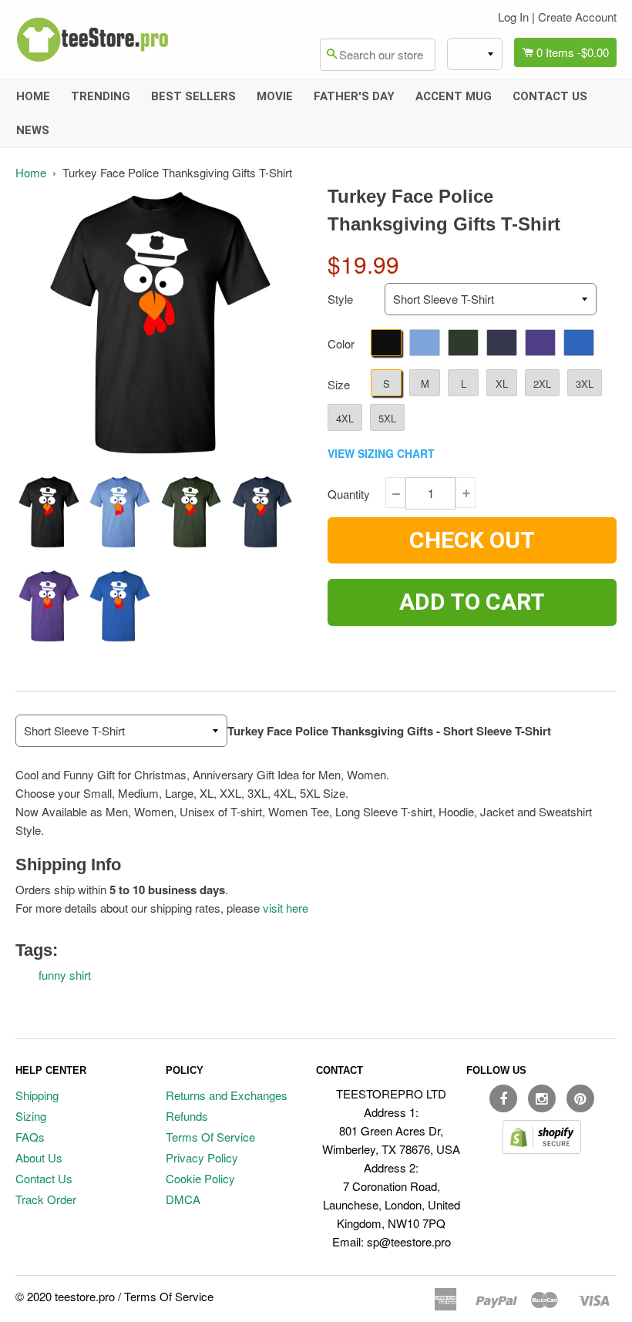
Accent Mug (453, 96)
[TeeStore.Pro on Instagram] (542, 1098)
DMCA (183, 1199)
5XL (387, 418)
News (32, 130)
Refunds (187, 1116)
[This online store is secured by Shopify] (542, 1149)
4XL (345, 418)
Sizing (30, 1116)
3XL (584, 383)
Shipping (37, 1095)
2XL (542, 383)
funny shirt (65, 975)
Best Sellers (193, 96)
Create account (577, 16)
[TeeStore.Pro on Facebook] (503, 1098)
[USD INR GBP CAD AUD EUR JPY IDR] (475, 54)
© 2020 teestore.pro (65, 1296)
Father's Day (354, 96)
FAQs (30, 1137)
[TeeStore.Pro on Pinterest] (580, 1098)
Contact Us (550, 96)
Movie (275, 96)
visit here (285, 908)
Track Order (45, 1199)
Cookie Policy (200, 1178)
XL (502, 383)
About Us (38, 1157)
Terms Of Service (210, 1137)
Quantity (349, 494)
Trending (100, 96)
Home (33, 96)
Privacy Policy (202, 1157)
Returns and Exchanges (226, 1095)
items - (572, 52)
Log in (513, 16)
